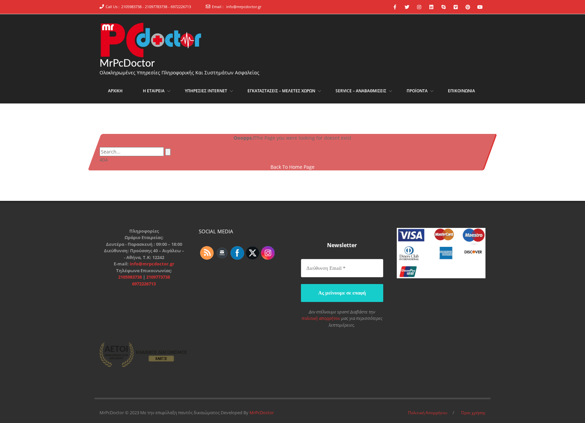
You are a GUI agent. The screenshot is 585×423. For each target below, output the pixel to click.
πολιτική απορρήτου (321, 318)
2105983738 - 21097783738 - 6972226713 (156, 6)
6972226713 (144, 284)
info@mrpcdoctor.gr (243, 6)
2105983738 (130, 277)
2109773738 (158, 277)
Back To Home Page (292, 167)
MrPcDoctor (127, 63)
